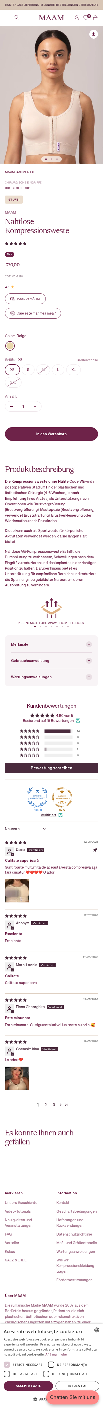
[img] (15, 842)
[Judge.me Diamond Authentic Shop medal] (37, 797)
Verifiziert (48, 815)
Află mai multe (56, 1354)
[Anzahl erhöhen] (35, 406)
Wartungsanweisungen (75, 1251)
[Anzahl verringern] (11, 406)
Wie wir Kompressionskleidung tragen (75, 1265)
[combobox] (96, 1329)
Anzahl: (11, 396)
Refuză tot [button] (77, 1386)
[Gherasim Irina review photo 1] (17, 1078)
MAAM (10, 212)
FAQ (8, 1234)
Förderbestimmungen (74, 1279)
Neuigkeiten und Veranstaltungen (18, 1222)
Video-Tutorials (18, 1211)
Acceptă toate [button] (28, 1386)
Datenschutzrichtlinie (74, 1234)
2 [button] (46, 1104)
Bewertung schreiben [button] (51, 768)
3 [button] (54, 1104)
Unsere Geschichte (21, 1202)
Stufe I (14, 199)
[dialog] (51, 1366)
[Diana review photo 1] (17, 891)
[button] (15, 243)
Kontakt (63, 1202)
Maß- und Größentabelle (76, 1242)
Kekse (10, 1251)
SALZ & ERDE (15, 1260)
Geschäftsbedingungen (76, 1211)
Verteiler (12, 1242)
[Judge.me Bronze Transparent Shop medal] (62, 797)
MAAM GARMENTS (19, 172)
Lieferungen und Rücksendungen (70, 1222)
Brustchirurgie (19, 188)
